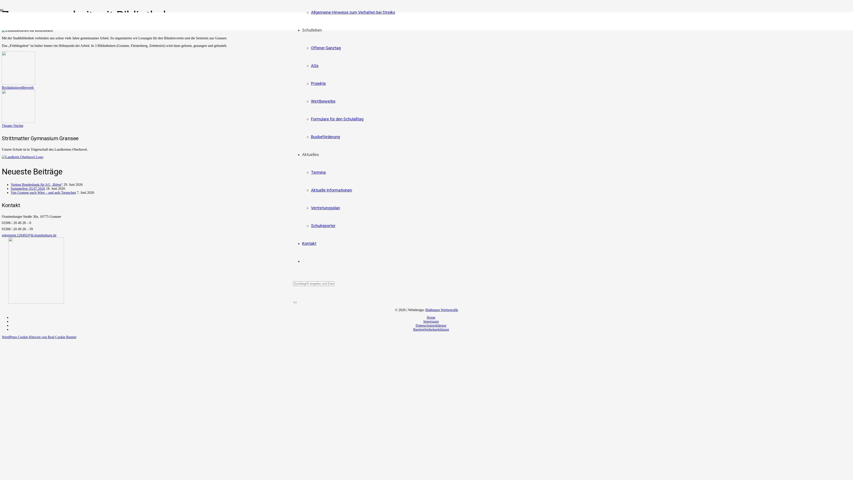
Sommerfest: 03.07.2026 (28, 188)
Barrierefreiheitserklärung (431, 329)
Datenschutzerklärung (431, 325)
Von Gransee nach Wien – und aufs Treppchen (43, 192)
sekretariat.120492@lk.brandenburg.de (29, 235)
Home (431, 317)
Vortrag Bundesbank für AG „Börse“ (37, 184)
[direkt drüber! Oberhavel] (22, 157)
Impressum (431, 321)
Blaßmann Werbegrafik (441, 310)
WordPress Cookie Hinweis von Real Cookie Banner (39, 337)
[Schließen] (295, 302)
